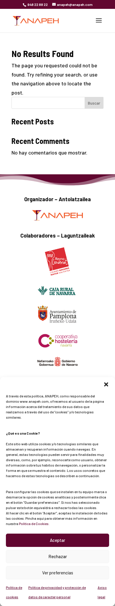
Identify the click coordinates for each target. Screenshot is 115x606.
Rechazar (57, 556)
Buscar (94, 102)
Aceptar (57, 540)
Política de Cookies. (34, 523)
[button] (106, 384)
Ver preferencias (57, 572)
